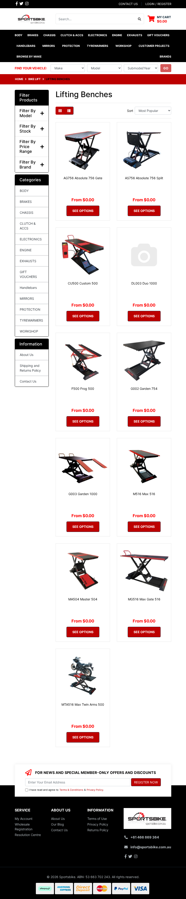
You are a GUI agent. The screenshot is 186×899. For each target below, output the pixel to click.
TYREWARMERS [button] (97, 46)
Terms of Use (97, 819)
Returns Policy (97, 830)
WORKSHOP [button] (123, 46)
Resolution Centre (28, 835)
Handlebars (28, 288)
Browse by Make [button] (29, 56)
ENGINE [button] (117, 35)
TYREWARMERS (31, 320)
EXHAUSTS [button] (134, 35)
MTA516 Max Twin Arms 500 (82, 704)
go (165, 68)
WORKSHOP (29, 331)
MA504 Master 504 (82, 599)
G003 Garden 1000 (83, 494)
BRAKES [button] (32, 35)
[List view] (68, 111)
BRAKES (26, 202)
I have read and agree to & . (66, 789)
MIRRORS (27, 298)
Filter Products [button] (28, 98)
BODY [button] (18, 35)
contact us (128, 4)
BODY (24, 191)
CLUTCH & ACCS (28, 226)
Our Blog (57, 824)
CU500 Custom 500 (83, 283)
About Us (26, 355)
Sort (130, 111)
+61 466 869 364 (144, 837)
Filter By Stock (28, 128)
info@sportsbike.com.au (150, 847)
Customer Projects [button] (154, 46)
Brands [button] (165, 56)
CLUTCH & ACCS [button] (72, 35)
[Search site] (139, 19)
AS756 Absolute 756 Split (144, 178)
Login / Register (158, 4)
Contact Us (28, 381)
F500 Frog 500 (82, 388)
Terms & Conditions (71, 789)
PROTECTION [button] (71, 46)
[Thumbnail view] (60, 111)
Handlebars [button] (26, 46)
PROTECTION (30, 309)
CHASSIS (26, 212)
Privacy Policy (95, 789)
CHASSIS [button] (49, 35)
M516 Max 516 (144, 494)
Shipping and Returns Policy (30, 368)
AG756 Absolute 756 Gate (83, 178)
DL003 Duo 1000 (144, 283)
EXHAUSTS (28, 261)
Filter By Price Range (28, 146)
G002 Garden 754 (144, 388)
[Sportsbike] (32, 18)
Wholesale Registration (23, 826)
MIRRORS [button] (48, 46)
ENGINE (26, 250)
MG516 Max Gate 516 (144, 599)
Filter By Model (28, 113)
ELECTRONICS (31, 239)
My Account (23, 819)
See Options (82, 211)
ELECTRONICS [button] (97, 35)
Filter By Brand (28, 164)
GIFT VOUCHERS (158, 35)
